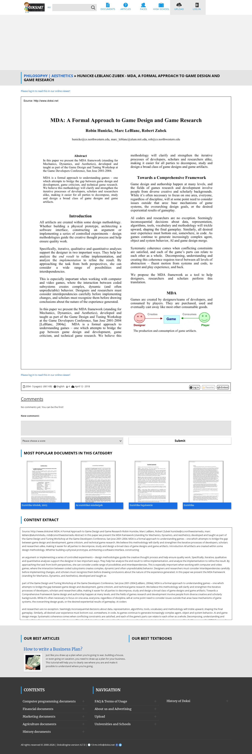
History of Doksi (178, 701)
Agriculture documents (39, 724)
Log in (197, 9)
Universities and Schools (113, 724)
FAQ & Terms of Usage (111, 701)
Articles (125, 9)
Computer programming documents (49, 701)
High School (161, 9)
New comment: (30, 415)
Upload (179, 9)
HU (49, 7)
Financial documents (38, 709)
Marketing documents (39, 716)
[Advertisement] (126, 42)
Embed (224, 387)
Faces (143, 9)
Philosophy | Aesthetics (48, 75)
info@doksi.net (106, 744)
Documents (108, 9)
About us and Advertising (113, 709)
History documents (37, 731)
